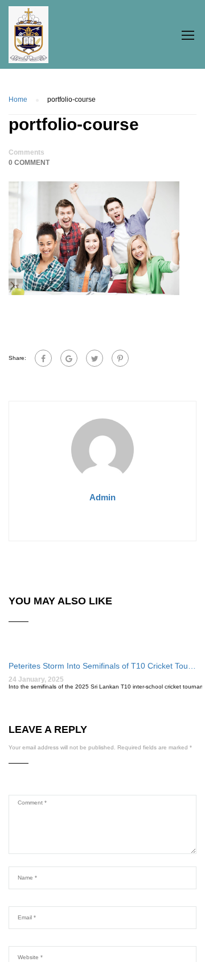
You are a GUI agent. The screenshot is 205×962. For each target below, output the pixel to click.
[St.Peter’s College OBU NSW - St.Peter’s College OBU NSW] (28, 37)
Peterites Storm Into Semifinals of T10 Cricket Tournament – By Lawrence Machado (102, 665)
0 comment (29, 163)
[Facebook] (43, 358)
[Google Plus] (68, 358)
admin (102, 497)
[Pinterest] (120, 358)
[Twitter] (94, 358)
